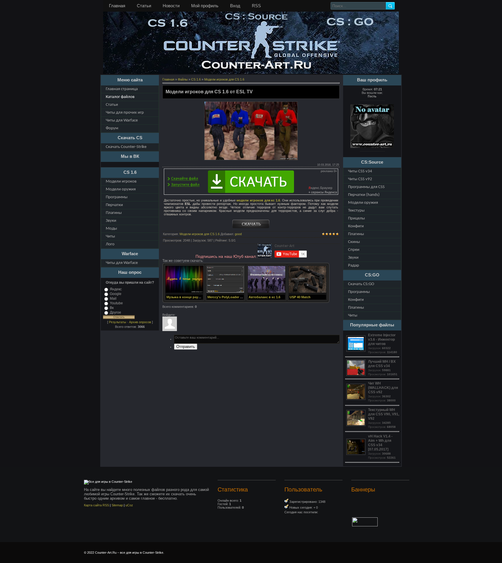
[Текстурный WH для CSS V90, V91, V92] (356, 425)
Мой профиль (204, 5)
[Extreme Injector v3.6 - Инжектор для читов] (356, 350)
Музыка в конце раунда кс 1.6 (190, 297)
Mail (113, 298)
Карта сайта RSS (96, 505)
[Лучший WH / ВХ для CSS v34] (356, 374)
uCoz (129, 505)
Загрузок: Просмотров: (382, 343)
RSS (256, 5)
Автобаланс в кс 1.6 (264, 297)
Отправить (185, 346)
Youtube (116, 303)
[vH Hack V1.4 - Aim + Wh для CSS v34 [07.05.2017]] (356, 453)
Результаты (117, 322)
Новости (171, 5)
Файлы (183, 79)
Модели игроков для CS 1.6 (224, 79)
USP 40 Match (300, 297)
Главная (117, 5)
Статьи (144, 5)
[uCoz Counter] (365, 525)
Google (115, 294)
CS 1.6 (196, 79)
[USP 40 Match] (307, 292)
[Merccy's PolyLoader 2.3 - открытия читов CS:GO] (225, 292)
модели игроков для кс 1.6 (258, 200)
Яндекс (116, 289)
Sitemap (117, 505)
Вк (112, 308)
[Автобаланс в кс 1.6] (266, 292)
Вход (235, 5)
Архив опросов (140, 322)
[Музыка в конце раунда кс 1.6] (184, 292)
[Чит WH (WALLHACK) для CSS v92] (356, 399)
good (238, 234)
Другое (115, 312)
